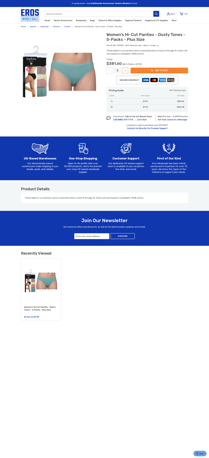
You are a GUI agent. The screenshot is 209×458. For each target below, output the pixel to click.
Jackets (118, 3)
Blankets (127, 3)
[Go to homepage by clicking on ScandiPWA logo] (30, 15)
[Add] (125, 70)
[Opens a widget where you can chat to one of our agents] (200, 454)
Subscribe (123, 236)
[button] (156, 14)
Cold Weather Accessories (102, 3)
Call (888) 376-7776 (123, 119)
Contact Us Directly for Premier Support (147, 128)
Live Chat (142, 119)
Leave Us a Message (177, 119)
